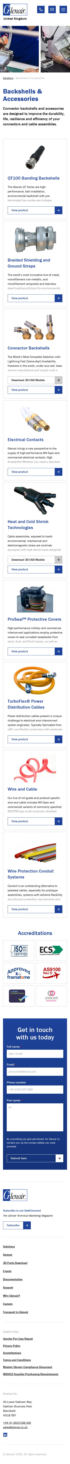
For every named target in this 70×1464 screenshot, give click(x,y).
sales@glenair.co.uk (15, 1427)
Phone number (16, 1082)
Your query (15, 1100)
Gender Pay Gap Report (18, 1339)
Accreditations (12, 1353)
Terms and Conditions (17, 1360)
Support (8, 1287)
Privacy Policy (11, 1346)
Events (7, 1271)
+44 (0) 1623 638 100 (17, 1423)
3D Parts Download (15, 1263)
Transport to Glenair (15, 1312)
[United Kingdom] (15, 9)
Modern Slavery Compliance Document (27, 1367)
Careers (8, 1304)
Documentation (13, 1279)
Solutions (8, 78)
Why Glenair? (11, 1296)
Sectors (7, 1255)
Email (12, 1064)
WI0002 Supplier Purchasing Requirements (30, 1374)
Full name (14, 1047)
